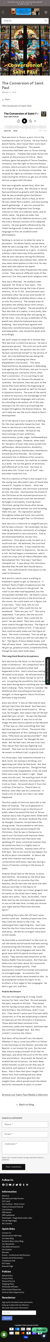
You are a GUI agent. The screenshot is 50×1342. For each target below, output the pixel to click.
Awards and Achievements (12, 1258)
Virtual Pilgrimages (9, 1221)
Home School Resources (11, 1289)
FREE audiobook (8, 1215)
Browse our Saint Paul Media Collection (25, 1094)
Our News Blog (8, 1238)
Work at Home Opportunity (13, 1292)
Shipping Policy (8, 1284)
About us (5, 1196)
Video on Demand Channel (12, 1207)
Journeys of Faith (32, 1325)
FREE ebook (6, 1212)
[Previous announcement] (4, 3)
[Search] (46, 21)
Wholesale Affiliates (10, 1287)
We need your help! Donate (13, 1198)
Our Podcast (7, 1250)
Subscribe (7, 1318)
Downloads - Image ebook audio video (17, 1218)
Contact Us (6, 1233)
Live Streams (7, 1210)
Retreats (5, 1252)
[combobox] (25, 21)
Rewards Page (7, 1266)
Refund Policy (7, 1276)
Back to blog (26, 1104)
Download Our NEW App (12, 1236)
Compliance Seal (8, 1261)
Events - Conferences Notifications (16, 1255)
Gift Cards (6, 1201)
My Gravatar (7, 1223)
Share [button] (7, 99)
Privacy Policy (7, 1278)
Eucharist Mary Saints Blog (12, 1241)
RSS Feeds (6, 1263)
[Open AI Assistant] (44, 1336)
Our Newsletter (8, 1244)
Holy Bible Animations (11, 1247)
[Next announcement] (45, 3)
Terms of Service (8, 1281)
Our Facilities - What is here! (13, 1204)
